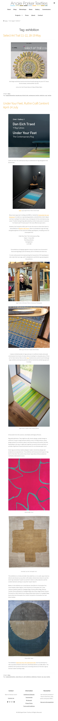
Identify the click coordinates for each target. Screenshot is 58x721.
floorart (39, 676)
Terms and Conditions (29, 706)
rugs (46, 95)
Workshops (22, 9)
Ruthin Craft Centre (24, 228)
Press (27, 15)
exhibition (42, 95)
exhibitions (34, 676)
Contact (40, 15)
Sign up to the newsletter (47, 702)
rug (42, 676)
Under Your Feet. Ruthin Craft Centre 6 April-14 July (26, 105)
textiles (49, 95)
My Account (29, 700)
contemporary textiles (34, 95)
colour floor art (19, 676)
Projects (17, 15)
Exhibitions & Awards (29, 694)
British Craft (25, 95)
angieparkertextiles (10, 95)
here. (28, 358)
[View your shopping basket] (54, 2)
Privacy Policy (29, 703)
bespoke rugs (19, 95)
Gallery (37, 9)
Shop (15, 9)
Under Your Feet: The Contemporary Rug (26, 662)
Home (6, 21)
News (30, 9)
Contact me (11, 698)
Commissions (46, 9)
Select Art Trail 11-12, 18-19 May (22, 35)
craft (24, 676)
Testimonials (29, 697)
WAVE (20, 210)
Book (9, 9)
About (33, 15)
